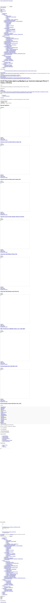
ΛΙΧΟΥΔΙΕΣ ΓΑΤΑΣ (9, 40)
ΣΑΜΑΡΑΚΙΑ (8, 548)
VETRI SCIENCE (4, 412)
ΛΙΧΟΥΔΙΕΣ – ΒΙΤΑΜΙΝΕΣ (8, 60)
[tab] (4, 95)
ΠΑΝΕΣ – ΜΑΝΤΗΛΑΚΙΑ (10, 554)
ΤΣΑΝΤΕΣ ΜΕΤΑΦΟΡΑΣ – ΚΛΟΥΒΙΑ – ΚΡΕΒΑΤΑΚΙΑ (13, 34)
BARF (7, 17)
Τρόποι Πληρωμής (5, 437)
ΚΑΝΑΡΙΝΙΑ (8, 581)
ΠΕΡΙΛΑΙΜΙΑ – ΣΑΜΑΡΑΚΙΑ (11, 44)
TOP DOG (2, 416)
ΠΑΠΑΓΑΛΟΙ (8, 582)
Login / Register (4, 594)
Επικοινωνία (4, 446)
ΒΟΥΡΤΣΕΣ (8, 555)
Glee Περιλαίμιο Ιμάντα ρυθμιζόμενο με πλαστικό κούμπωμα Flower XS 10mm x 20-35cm (14, 78)
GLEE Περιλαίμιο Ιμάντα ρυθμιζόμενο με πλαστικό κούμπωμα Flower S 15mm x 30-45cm (17, 92)
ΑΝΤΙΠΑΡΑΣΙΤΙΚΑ (7, 42)
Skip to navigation (3, 0)
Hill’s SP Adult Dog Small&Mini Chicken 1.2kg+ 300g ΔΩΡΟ (12, 328)
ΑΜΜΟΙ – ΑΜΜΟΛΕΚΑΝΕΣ (11, 50)
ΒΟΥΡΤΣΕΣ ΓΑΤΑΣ (9, 48)
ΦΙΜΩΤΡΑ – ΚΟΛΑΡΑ (10, 25)
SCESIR (2, 421)
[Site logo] (3, 7)
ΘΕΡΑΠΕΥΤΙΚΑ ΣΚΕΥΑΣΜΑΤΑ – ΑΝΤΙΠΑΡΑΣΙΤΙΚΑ (13, 21)
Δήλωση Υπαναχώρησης (6, 441)
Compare (3, 593)
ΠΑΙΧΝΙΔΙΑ (6, 32)
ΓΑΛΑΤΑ (7, 18)
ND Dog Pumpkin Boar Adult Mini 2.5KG (8, 366)
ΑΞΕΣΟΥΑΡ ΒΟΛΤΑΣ (8, 22)
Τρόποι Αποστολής (5, 436)
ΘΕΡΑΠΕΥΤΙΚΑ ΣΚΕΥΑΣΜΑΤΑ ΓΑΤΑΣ (11, 43)
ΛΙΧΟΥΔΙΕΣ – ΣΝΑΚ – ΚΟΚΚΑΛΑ (12, 19)
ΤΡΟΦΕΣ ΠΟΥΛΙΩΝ (7, 56)
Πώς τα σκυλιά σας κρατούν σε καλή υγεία (9, 531)
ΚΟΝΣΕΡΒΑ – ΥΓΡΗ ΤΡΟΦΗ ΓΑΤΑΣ (12, 38)
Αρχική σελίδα (2, 73)
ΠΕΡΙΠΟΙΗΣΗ (6, 28)
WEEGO (2, 409)
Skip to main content (9, 0)
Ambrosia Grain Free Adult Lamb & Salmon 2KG (10, 179)
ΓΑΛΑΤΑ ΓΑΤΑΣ (9, 39)
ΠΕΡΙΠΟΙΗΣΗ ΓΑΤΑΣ (8, 46)
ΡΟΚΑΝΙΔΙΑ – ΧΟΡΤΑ (8, 65)
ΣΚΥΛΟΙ (46, 91)
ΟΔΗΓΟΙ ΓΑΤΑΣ (9, 45)
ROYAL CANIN (3, 423)
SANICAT (2, 422)
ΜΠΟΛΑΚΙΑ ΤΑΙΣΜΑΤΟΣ (8, 33)
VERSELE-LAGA (4, 414)
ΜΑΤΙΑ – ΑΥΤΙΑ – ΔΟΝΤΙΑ (10, 31)
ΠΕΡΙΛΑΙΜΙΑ (32, 91)
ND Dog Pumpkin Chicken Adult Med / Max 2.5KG (10, 403)
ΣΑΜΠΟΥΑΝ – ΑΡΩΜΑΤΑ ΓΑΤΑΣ (12, 47)
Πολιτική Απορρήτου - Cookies (7, 440)
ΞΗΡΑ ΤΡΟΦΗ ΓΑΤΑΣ (10, 37)
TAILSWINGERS (4, 419)
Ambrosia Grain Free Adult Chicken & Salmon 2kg (10, 141)
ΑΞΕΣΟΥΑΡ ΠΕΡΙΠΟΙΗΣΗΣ (11, 575)
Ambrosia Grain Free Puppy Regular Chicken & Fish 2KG (12, 216)
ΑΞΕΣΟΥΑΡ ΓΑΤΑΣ (11, 73)
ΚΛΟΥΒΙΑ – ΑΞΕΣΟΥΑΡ (8, 59)
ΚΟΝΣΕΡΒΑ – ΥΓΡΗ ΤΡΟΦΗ (11, 541)
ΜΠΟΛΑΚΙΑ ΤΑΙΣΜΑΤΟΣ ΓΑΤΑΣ (10, 52)
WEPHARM (3, 407)
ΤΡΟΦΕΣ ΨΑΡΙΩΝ (7, 62)
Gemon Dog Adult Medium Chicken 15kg (8, 254)
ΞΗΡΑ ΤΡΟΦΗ (8, 16)
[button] (3, 177)
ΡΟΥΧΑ (7, 26)
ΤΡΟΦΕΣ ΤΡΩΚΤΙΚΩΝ (8, 589)
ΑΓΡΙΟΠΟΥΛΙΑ (9, 58)
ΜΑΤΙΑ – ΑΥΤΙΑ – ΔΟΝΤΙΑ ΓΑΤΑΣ (12, 49)
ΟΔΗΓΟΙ (7, 24)
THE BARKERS (3, 417)
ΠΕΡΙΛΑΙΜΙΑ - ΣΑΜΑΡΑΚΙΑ (19, 73)
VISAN (2, 411)
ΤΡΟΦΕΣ (5, 15)
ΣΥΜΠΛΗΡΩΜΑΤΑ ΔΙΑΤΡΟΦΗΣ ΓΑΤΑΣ (11, 41)
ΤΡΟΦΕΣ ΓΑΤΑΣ (7, 561)
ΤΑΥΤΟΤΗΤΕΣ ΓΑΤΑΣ (8, 54)
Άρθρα (3, 445)
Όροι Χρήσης (4, 439)
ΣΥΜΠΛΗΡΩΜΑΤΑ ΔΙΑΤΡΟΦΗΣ (9, 20)
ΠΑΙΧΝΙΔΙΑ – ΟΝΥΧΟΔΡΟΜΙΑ (9, 51)
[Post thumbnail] (4, 526)
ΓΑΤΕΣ (6, 73)
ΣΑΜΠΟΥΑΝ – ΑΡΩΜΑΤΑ (10, 29)
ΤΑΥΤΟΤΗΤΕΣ (6, 35)
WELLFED (2, 408)
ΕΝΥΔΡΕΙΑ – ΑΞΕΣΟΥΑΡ (8, 63)
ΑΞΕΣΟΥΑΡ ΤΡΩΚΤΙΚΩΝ (8, 66)
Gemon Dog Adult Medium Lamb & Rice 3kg (9, 291)
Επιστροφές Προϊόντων (6, 438)
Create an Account (3, 602)
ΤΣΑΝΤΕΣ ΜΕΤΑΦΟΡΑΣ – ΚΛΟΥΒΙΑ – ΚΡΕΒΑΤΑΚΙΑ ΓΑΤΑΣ (14, 53)
